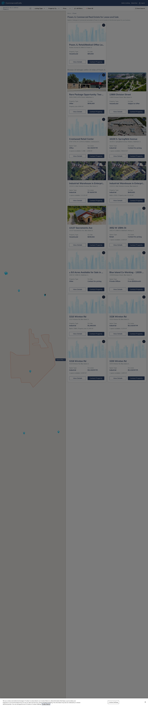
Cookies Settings (113, 702)
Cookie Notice (46, 704)
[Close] (145, 702)
